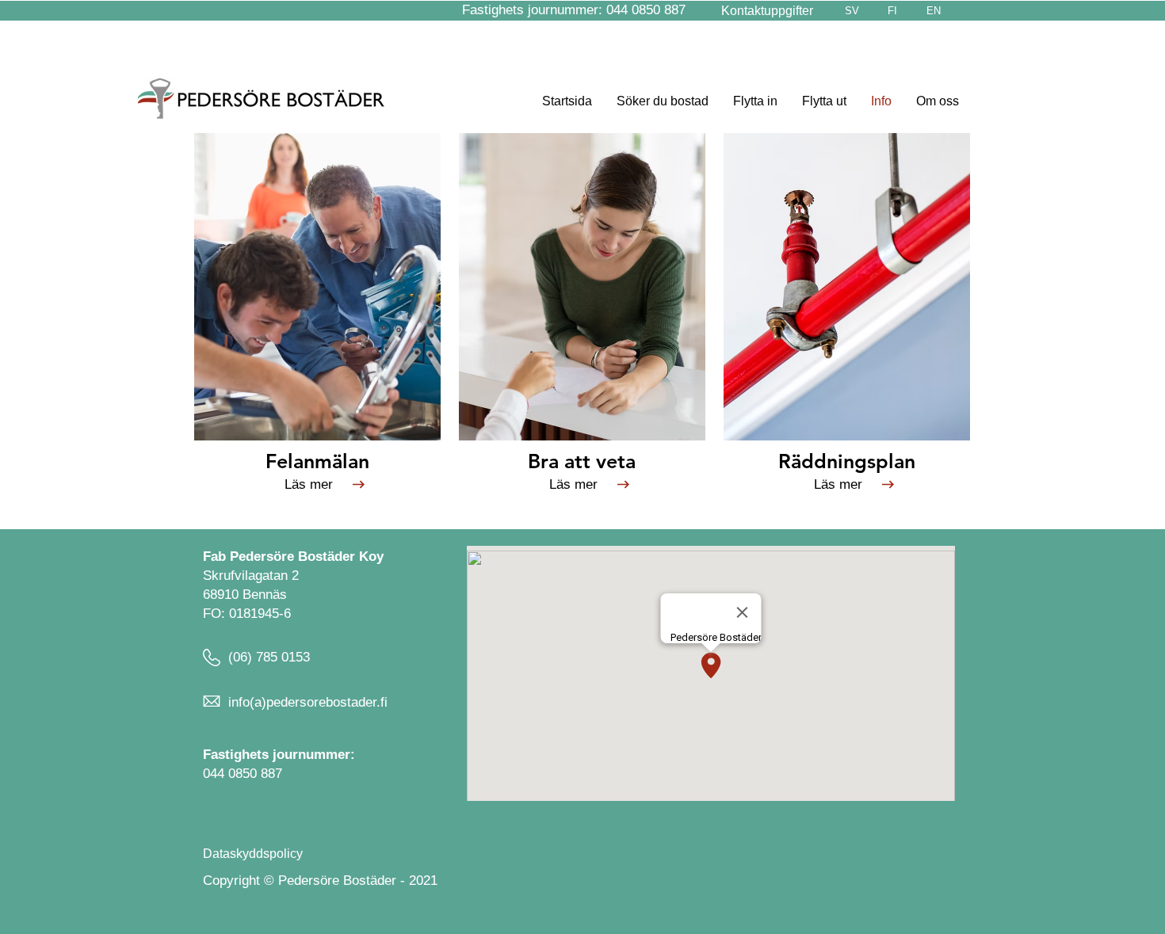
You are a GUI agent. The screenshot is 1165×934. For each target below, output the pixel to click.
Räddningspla (841, 461)
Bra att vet (576, 461)
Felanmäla (311, 461)
